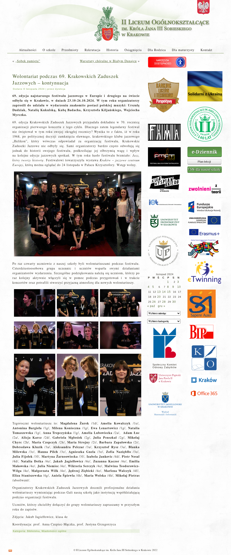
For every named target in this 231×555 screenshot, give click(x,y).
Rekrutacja (92, 50)
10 (179, 286)
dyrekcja (60, 89)
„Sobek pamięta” (27, 61)
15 (169, 291)
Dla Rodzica (157, 50)
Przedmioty (70, 50)
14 (164, 291)
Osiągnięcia (133, 50)
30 (174, 301)
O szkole (49, 50)
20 (159, 296)
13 (159, 291)
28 (164, 301)
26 (154, 301)
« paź (151, 306)
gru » (161, 306)
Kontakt (206, 50)
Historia (112, 50)
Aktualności (28, 50)
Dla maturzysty (183, 50)
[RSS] (10, 551)
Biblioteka (33, 531)
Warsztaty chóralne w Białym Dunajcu (108, 61)
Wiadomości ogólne (54, 531)
